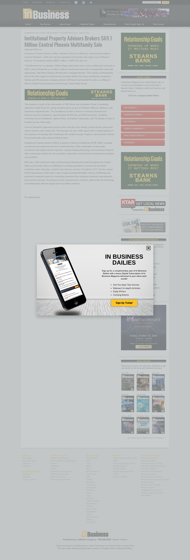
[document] (95, 280)
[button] (148, 248)
